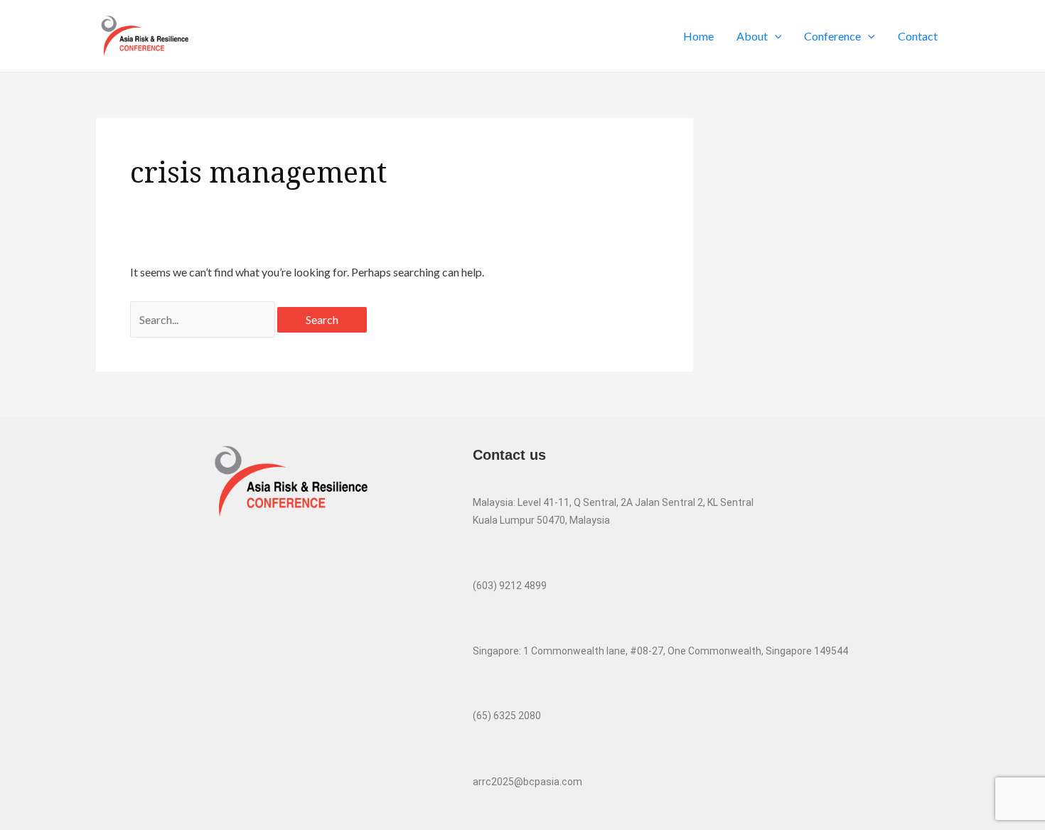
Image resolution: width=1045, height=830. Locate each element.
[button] (775, 36)
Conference (832, 36)
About (752, 36)
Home (698, 36)
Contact (918, 36)
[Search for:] (203, 319)
